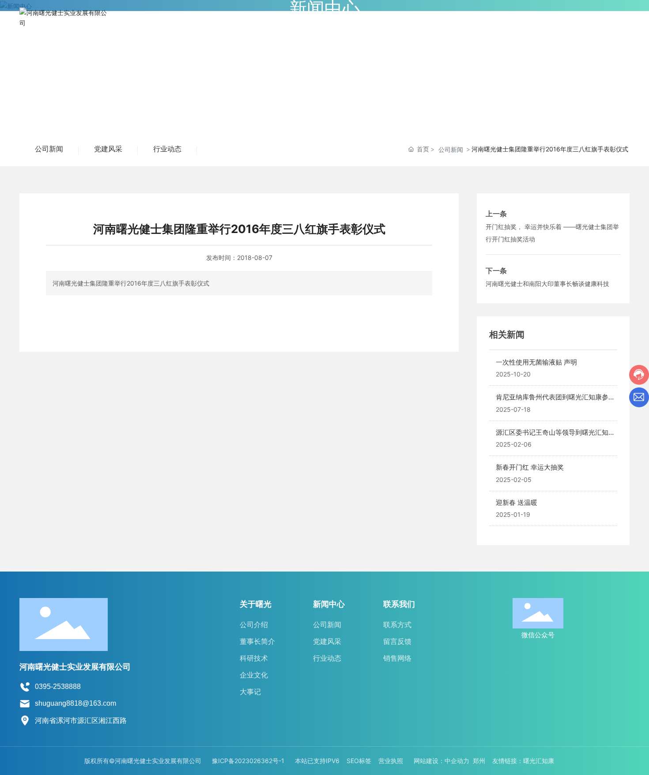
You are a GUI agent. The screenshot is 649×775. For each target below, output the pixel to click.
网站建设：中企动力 (441, 760)
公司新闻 (49, 149)
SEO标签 (359, 760)
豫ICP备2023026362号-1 (248, 760)
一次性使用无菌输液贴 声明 (536, 362)
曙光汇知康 (538, 760)
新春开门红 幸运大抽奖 (530, 467)
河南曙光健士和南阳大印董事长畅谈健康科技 (547, 283)
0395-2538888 (58, 686)
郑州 (479, 760)
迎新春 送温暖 (516, 502)
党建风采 (108, 149)
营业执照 (390, 760)
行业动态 (167, 149)
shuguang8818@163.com (75, 703)
